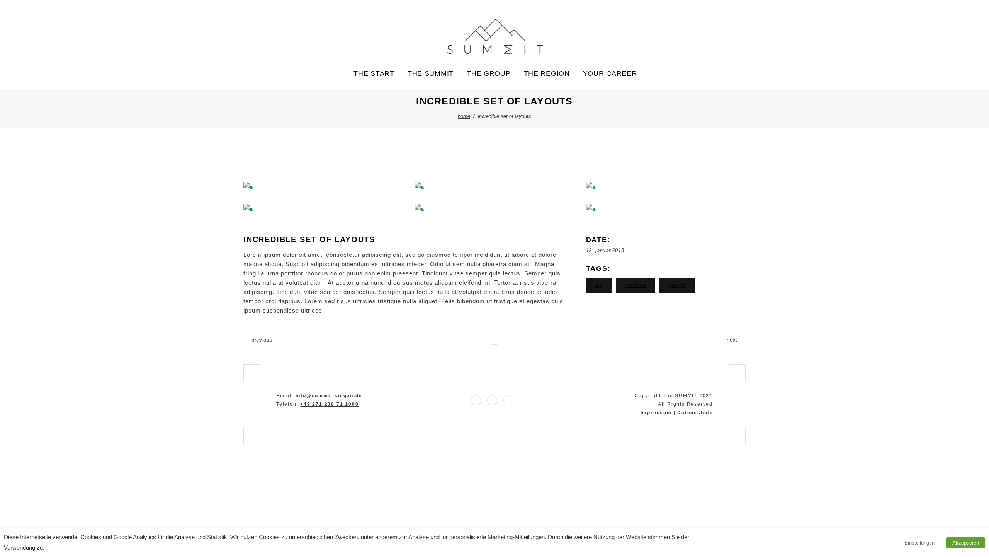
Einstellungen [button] (919, 543)
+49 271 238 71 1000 (329, 404)
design (677, 285)
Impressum (656, 412)
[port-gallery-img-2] (494, 187)
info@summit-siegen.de (329, 395)
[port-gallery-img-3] (666, 187)
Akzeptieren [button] (965, 543)
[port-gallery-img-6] (666, 209)
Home (464, 116)
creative (635, 285)
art (598, 285)
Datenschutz (695, 412)
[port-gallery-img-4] (323, 209)
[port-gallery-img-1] (323, 187)
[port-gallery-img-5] (494, 209)
